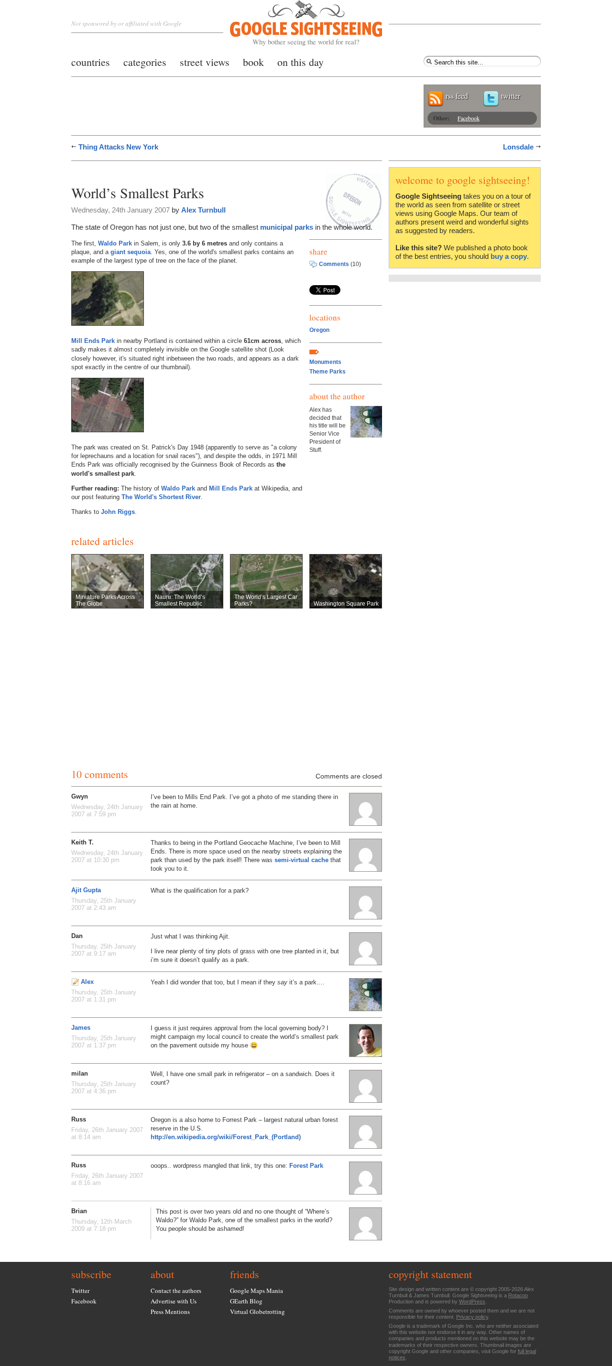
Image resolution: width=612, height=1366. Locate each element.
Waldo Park (115, 243)
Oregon (319, 330)
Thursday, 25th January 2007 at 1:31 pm (103, 996)
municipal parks (286, 227)
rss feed (457, 96)
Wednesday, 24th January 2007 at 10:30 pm (107, 856)
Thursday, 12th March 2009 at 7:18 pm (101, 1225)
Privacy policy (472, 1317)
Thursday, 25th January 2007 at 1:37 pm (103, 1042)
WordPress (472, 1301)
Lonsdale (518, 147)
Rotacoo (518, 1295)
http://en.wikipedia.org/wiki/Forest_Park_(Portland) (226, 1137)
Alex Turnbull (203, 210)
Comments (334, 264)
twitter (510, 96)
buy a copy (509, 256)
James (80, 1027)
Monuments (325, 362)
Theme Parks (327, 371)
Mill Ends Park (93, 340)
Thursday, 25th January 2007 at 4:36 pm (103, 1087)
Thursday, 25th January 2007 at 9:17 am (103, 950)
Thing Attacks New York (118, 147)
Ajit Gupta (86, 890)
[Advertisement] (183, 170)
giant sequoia (130, 252)
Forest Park (306, 1165)
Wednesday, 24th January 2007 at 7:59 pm (107, 810)
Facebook (469, 118)
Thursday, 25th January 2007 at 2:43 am (103, 904)
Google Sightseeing (295, 23)
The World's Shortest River (161, 497)
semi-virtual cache (301, 860)
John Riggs (118, 511)
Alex (87, 981)
